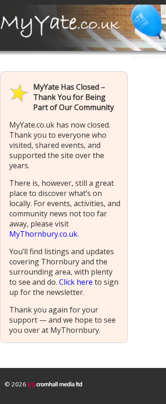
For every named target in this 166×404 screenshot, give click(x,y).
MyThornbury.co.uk (43, 234)
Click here (76, 282)
